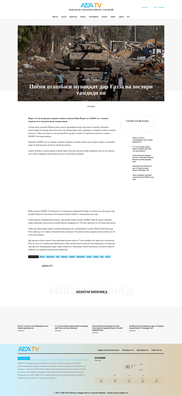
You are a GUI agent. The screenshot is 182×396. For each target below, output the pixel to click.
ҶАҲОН (96, 80)
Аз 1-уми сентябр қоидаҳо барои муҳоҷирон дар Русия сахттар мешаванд (141, 149)
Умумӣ (86, 80)
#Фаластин (50, 257)
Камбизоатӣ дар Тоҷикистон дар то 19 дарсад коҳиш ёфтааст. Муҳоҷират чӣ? (142, 168)
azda (57, 257)
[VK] (150, 126)
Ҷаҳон (108, 257)
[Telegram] (29, 7)
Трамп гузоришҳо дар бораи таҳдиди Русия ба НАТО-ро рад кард (143, 177)
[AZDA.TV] (33, 266)
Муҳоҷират (81, 257)
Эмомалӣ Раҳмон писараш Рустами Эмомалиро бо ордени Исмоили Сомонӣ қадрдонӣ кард (107, 328)
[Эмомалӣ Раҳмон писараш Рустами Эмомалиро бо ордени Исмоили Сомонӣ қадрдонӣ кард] (126, 157)
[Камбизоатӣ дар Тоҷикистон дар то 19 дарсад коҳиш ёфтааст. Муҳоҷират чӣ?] (126, 168)
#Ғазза (42, 257)
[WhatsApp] (43, 7)
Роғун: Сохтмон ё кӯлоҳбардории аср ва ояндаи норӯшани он (142, 140)
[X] (38, 7)
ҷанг (101, 257)
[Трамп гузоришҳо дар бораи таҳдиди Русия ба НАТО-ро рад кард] (126, 177)
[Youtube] (48, 7)
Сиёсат (89, 257)
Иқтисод (64, 257)
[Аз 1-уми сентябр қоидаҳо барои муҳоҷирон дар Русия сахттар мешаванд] (126, 148)
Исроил (72, 257)
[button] (147, 7)
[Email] (155, 126)
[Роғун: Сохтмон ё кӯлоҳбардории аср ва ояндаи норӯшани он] (126, 139)
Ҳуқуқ (96, 257)
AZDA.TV (47, 265)
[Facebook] (19, 7)
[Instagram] (24, 7)
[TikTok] (34, 7)
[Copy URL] (125, 126)
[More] (159, 126)
